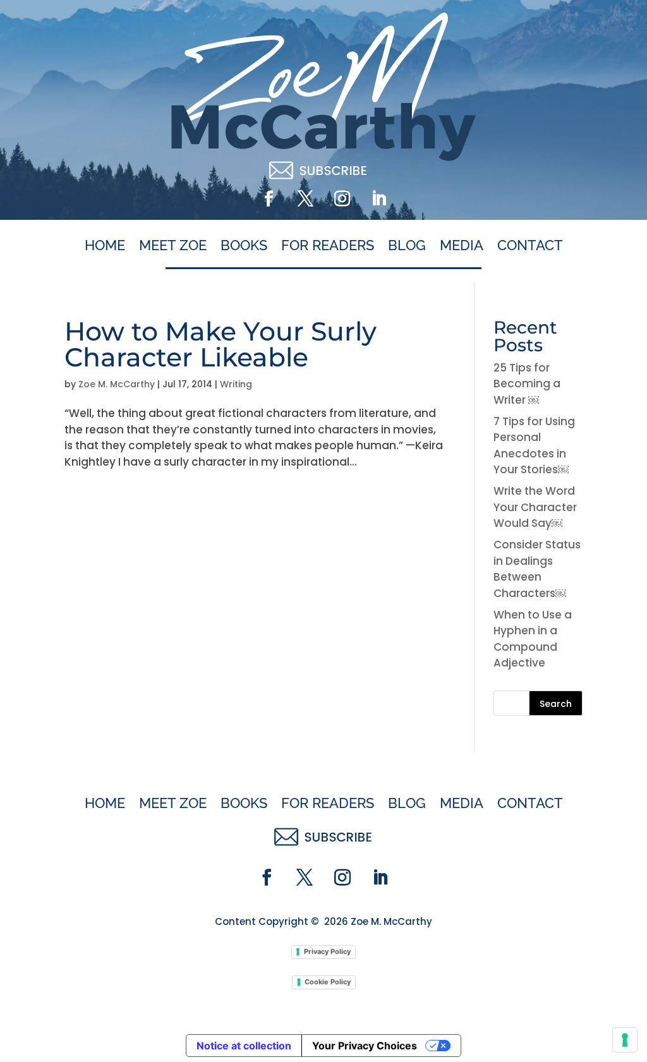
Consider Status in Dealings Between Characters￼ (537, 569)
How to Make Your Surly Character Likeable (220, 344)
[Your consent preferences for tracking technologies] (625, 1040)
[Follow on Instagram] (342, 199)
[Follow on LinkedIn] (378, 199)
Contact (530, 245)
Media (461, 245)
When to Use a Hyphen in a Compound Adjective (532, 639)
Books (244, 245)
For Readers (327, 245)
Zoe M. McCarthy (116, 384)
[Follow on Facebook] (268, 199)
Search (556, 703)
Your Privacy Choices (364, 1045)
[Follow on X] (305, 199)
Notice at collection (244, 1045)
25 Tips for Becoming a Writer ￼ (526, 383)
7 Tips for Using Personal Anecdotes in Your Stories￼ (534, 446)
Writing (236, 384)
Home (105, 245)
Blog (407, 245)
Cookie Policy (328, 981)
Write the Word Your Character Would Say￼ (535, 507)
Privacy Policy (327, 951)
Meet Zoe (173, 245)
